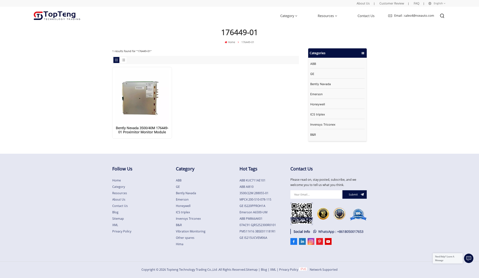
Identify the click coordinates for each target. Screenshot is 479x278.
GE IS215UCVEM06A (253, 238)
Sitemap (118, 219)
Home (231, 42)
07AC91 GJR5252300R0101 (258, 225)
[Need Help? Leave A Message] (468, 258)
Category (287, 15)
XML (115, 225)
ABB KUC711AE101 (253, 180)
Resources (326, 15)
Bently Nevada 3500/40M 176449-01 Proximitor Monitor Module (142, 130)
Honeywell (317, 104)
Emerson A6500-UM (253, 212)
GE (312, 74)
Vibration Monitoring (190, 231)
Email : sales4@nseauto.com (414, 15)
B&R (313, 134)
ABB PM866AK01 (251, 219)
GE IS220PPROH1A (252, 206)
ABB (313, 64)
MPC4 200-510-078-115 (255, 199)
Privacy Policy (121, 231)
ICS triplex (317, 114)
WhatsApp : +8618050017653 (340, 231)
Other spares (185, 238)
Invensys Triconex (322, 124)
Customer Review (391, 3)
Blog (115, 212)
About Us (363, 3)
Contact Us (366, 15)
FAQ (416, 3)
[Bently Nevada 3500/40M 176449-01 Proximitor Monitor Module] (142, 123)
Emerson (316, 94)
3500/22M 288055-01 (254, 193)
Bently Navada (320, 84)
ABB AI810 (247, 187)
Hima (179, 244)
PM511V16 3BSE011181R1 (258, 231)
